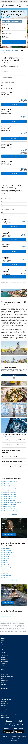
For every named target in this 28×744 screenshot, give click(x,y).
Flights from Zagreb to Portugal (8, 490)
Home (2, 50)
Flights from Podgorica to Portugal (9, 511)
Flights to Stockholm (6, 575)
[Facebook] (5, 724)
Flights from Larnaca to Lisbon (8, 614)
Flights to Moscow (5, 554)
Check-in (23, 5)
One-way (4, 21)
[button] (15, 21)
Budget (2, 80)
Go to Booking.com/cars (9, 534)
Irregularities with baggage (7, 676)
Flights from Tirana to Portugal (8, 498)
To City (7, 736)
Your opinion (3, 684)
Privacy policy (4, 701)
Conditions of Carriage (6, 699)
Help (2, 647)
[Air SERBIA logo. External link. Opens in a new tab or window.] (1, 366)
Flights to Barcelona (6, 564)
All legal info (3, 705)
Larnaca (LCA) (5, 29)
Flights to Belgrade (5, 548)
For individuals (4, 1)
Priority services (4, 661)
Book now (14, 104)
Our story (3, 690)
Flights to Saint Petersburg (7, 552)
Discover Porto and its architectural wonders (12, 437)
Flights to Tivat (4, 562)
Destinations (4, 663)
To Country (3, 736)
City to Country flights (22, 736)
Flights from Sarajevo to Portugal (9, 508)
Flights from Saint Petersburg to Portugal (11, 502)
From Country (16, 738)
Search (14, 42)
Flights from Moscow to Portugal (9, 488)
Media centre (4, 693)
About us (14, 1)
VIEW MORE (14, 514)
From (3, 27)
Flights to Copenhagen (6, 567)
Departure (4, 36)
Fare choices (3, 665)
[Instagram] (13, 724)
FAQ (1, 672)
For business (10, 1)
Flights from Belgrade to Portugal (9, 481)
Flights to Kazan (5, 556)
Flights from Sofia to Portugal (8, 483)
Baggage (3, 657)
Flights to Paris (4, 577)
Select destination (6, 33)
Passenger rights (4, 703)
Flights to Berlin (4, 560)
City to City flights (13, 736)
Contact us (3, 711)
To (2, 31)
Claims (2, 682)
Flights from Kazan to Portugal (8, 492)
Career (2, 697)
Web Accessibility (5, 717)
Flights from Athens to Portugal (8, 494)
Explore (2, 644)
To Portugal (15, 50)
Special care (3, 678)
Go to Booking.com (8, 602)
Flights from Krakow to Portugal (8, 496)
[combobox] (14, 71)
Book (17, 5)
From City (11, 738)
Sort (2, 85)
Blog (2, 649)
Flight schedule (4, 655)
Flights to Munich (5, 558)
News (2, 695)
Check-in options (4, 674)
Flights (8, 50)
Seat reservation (4, 659)
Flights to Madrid (5, 571)
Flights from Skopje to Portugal (8, 486)
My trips (20, 5)
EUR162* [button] (5, 16)
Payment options (4, 680)
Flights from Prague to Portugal (8, 504)
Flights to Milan (4, 573)
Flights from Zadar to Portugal (8, 506)
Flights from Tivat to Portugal (8, 500)
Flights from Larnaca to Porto (8, 616)
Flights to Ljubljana (5, 569)
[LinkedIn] (21, 724)
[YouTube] (17, 724)
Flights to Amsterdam (6, 550)
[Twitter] (9, 724)
